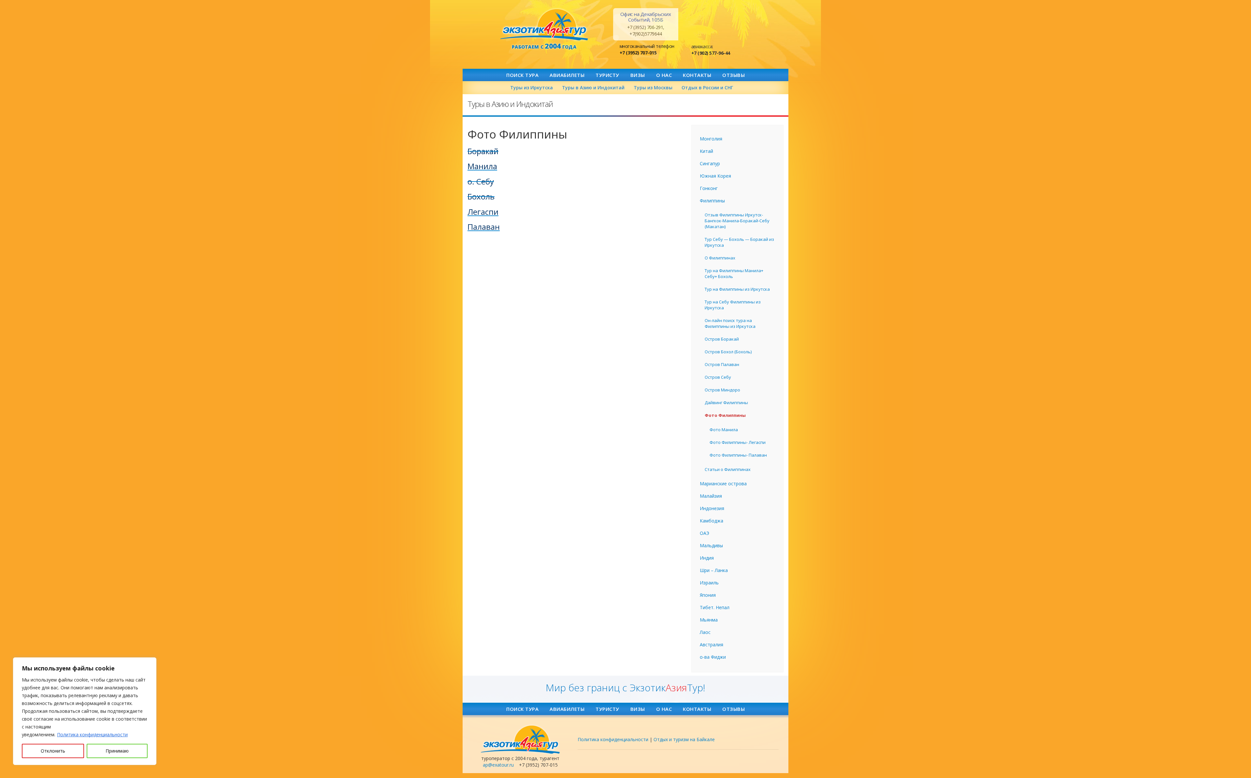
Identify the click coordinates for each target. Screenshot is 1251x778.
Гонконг (709, 188)
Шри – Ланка (714, 570)
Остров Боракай (722, 339)
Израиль (709, 583)
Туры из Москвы (653, 87)
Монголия (711, 139)
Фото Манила (724, 430)
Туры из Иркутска (531, 87)
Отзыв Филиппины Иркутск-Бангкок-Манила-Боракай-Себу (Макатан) (737, 220)
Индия (707, 558)
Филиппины (712, 201)
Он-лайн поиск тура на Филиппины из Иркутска (730, 323)
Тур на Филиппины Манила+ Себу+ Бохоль (734, 273)
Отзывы (733, 75)
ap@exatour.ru (498, 765)
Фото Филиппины (725, 415)
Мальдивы (711, 545)
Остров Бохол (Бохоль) (728, 352)
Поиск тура (522, 75)
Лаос (705, 632)
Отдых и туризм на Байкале (684, 739)
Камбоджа (711, 521)
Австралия (711, 644)
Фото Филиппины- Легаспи (738, 442)
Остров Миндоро (722, 390)
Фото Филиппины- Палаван (738, 455)
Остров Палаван (722, 364)
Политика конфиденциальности (92, 734)
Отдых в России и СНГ (707, 87)
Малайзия (711, 496)
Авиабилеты (567, 75)
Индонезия (712, 508)
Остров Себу (718, 377)
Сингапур (710, 163)
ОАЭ (704, 533)
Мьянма (709, 620)
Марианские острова (723, 483)
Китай (706, 151)
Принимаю (117, 751)
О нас (664, 75)
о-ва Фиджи (713, 657)
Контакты (697, 75)
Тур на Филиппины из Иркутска (737, 289)
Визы (637, 75)
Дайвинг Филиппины (726, 402)
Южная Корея (715, 176)
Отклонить (53, 751)
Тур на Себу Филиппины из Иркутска (733, 305)
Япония (708, 595)
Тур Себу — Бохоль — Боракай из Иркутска (739, 242)
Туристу (607, 75)
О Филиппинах (720, 258)
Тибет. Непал (714, 607)
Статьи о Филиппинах (728, 469)
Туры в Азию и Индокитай (593, 87)
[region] (84, 711)
